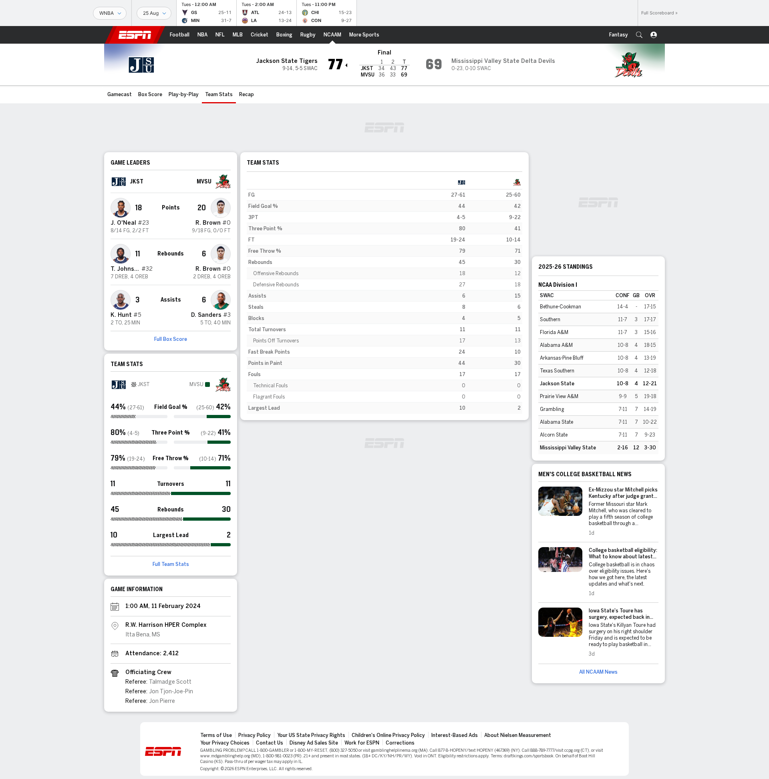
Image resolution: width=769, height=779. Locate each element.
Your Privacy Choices (225, 743)
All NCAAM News (598, 672)
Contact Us (269, 743)
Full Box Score (170, 339)
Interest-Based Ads (454, 735)
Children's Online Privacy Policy (388, 735)
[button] (639, 35)
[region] (384, 295)
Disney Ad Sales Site (314, 743)
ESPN (135, 35)
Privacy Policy (254, 735)
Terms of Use (216, 735)
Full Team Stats (171, 564)
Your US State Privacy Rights (311, 735)
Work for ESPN (361, 743)
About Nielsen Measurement (517, 735)
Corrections (400, 743)
